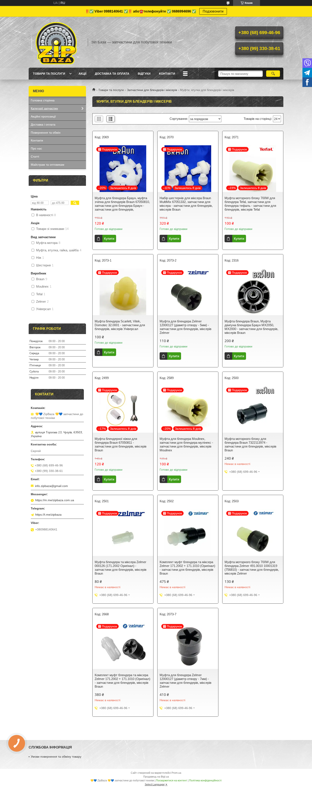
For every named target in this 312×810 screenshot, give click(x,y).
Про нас (36, 148)
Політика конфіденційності (205, 780)
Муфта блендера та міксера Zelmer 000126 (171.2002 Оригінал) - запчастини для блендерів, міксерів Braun (120, 567)
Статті (35, 156)
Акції (82, 73)
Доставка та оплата (112, 73)
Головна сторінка (43, 100)
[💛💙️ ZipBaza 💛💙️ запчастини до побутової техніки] (56, 42)
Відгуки (144, 73)
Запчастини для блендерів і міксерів (152, 90)
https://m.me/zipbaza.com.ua (54, 500)
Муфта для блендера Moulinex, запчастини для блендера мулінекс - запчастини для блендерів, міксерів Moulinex (186, 444)
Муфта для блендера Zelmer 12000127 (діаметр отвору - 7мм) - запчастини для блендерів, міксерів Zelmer (185, 680)
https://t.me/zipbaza (48, 514)
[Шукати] (273, 73)
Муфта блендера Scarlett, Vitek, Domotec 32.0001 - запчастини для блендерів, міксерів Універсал (120, 325)
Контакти (167, 73)
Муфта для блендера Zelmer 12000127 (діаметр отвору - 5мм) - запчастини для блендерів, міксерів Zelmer (185, 326)
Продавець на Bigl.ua (156, 776)
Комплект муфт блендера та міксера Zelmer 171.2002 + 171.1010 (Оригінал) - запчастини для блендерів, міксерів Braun (187, 567)
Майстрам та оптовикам (47, 164)
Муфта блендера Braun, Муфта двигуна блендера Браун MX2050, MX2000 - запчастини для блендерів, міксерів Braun (251, 326)
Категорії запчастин (44, 108)
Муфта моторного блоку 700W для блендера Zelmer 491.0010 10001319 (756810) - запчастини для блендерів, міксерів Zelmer (252, 567)
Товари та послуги (49, 73)
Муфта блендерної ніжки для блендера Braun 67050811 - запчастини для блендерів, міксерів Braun (120, 444)
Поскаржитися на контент (171, 780)
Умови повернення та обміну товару (56, 756)
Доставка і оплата (43, 124)
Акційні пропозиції (43, 116)
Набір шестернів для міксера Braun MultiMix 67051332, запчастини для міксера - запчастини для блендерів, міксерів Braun (186, 203)
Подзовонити (213, 11)
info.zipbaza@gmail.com (51, 486)
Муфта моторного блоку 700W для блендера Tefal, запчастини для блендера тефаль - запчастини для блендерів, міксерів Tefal (250, 203)
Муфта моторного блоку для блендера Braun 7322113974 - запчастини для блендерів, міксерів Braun (250, 444)
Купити (109, 238)
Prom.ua (176, 772)
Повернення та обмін (45, 132)
